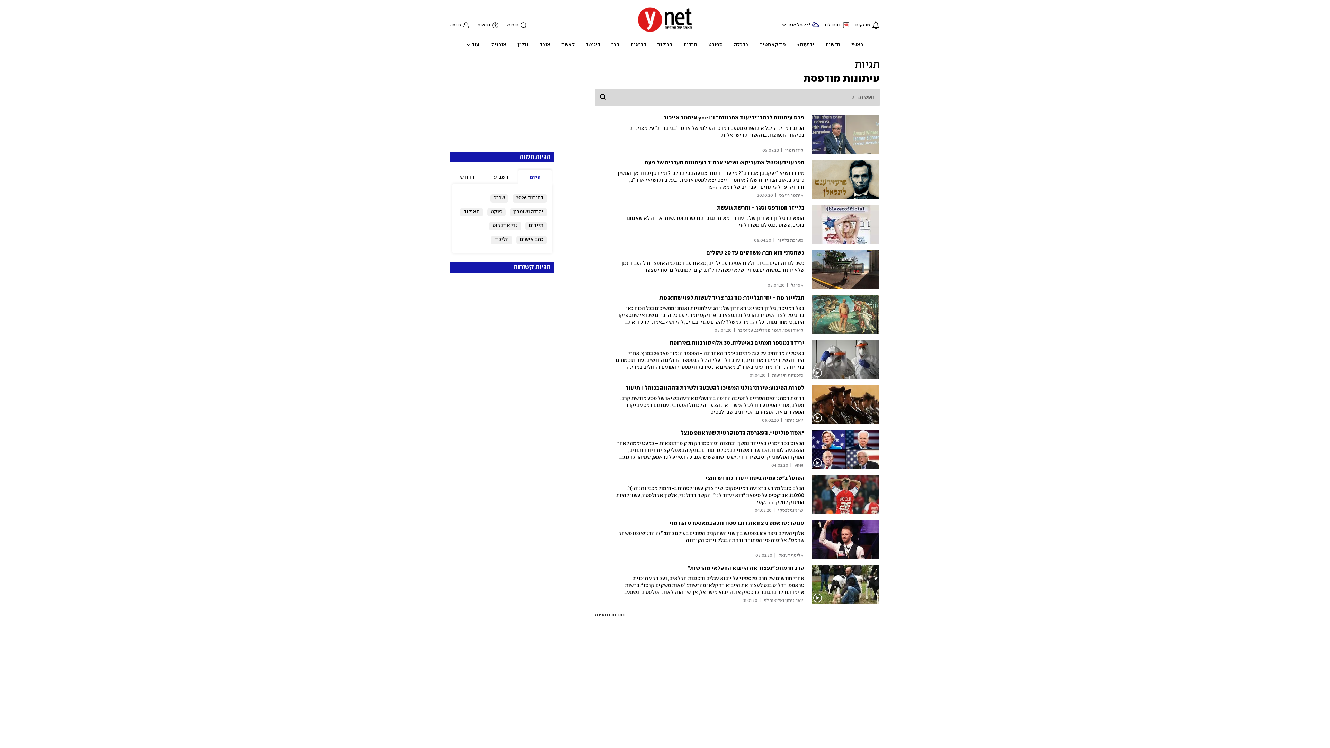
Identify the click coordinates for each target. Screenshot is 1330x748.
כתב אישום (531, 239)
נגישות (483, 25)
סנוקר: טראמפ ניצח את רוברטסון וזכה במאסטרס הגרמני (737, 523)
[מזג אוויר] (815, 27)
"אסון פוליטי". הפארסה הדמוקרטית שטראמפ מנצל (742, 433)
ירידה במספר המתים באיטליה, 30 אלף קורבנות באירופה (737, 343)
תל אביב (795, 25)
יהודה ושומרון (528, 212)
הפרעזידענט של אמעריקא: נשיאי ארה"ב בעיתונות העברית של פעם (724, 163)
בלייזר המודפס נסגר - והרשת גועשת (760, 208)
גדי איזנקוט (505, 225)
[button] (783, 25)
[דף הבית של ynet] (665, 31)
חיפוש (512, 25)
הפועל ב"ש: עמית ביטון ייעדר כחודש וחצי (755, 478)
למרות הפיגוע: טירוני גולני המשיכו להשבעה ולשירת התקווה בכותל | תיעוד (715, 388)
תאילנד (471, 212)
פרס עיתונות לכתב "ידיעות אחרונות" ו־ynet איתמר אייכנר (734, 118)
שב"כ (499, 198)
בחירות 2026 (529, 198)
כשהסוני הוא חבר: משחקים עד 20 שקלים (755, 253)
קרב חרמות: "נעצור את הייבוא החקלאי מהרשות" (746, 568)
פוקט (496, 212)
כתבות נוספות (610, 615)
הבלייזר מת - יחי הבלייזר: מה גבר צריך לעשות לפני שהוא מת (731, 298)
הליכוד (501, 239)
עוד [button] (475, 45)
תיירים (536, 225)
